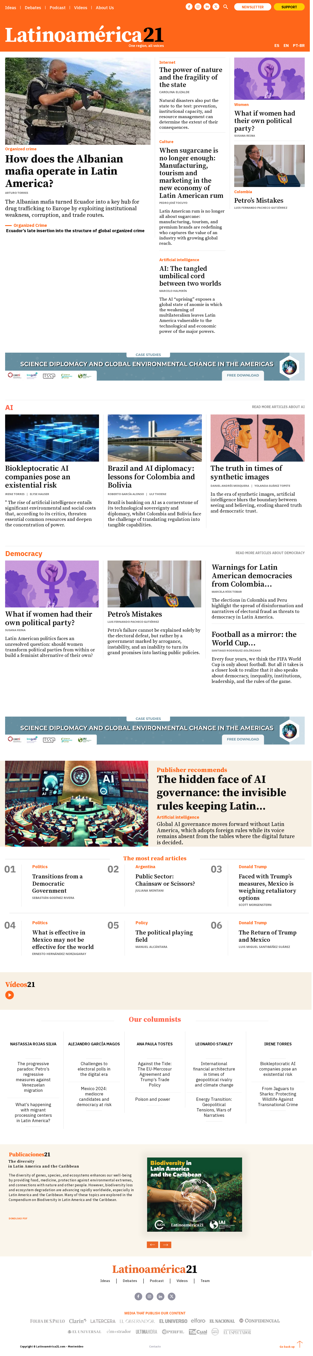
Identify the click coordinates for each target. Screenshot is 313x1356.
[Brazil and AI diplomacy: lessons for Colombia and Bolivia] (155, 438)
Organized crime (21, 148)
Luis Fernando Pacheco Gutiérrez (260, 208)
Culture (166, 142)
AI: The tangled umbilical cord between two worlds (190, 276)
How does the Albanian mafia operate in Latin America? (64, 171)
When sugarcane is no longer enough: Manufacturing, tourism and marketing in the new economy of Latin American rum (191, 173)
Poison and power (152, 1099)
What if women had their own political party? (264, 121)
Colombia (243, 192)
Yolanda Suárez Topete (272, 486)
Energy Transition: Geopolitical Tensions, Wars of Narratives (214, 1107)
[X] (215, 6)
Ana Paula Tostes (155, 1044)
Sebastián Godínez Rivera (53, 898)
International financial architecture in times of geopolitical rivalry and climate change (214, 1074)
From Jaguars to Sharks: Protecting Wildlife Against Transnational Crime (278, 1096)
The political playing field (164, 936)
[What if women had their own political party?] (269, 79)
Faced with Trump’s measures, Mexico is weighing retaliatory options (267, 887)
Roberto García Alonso (126, 494)
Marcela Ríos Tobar (227, 592)
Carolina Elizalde (174, 92)
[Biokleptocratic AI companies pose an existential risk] (52, 438)
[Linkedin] (207, 6)
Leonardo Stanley (214, 1044)
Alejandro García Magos (94, 1044)
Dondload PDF (18, 1218)
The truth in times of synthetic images (246, 473)
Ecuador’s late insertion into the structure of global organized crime (75, 230)
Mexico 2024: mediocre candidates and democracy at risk (94, 1096)
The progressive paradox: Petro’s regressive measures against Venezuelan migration (33, 1077)
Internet (167, 62)
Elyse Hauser (39, 494)
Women (241, 105)
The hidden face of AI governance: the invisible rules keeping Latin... (221, 793)
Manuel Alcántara (151, 947)
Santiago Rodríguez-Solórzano (236, 650)
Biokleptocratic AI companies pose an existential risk (37, 477)
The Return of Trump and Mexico (268, 936)
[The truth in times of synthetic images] (258, 438)
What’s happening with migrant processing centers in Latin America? (33, 1112)
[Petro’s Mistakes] (269, 166)
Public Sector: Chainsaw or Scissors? (165, 880)
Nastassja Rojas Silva (33, 1044)
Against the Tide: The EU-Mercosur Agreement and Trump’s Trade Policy (155, 1074)
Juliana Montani (149, 890)
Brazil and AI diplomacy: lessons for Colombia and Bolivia (151, 477)
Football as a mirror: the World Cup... (254, 639)
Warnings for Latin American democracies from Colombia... (252, 576)
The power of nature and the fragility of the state (190, 77)
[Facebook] (189, 6)
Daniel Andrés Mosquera (230, 486)
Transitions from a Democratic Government (57, 884)
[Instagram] (198, 6)
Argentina (145, 867)
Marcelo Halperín (173, 291)
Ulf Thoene (157, 494)
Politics (40, 867)
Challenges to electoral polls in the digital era (94, 1069)
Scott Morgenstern (255, 905)
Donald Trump (253, 867)
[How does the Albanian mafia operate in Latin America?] (78, 101)
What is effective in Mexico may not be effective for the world (63, 940)
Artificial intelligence (179, 260)
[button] (225, 7)
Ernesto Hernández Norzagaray (59, 954)
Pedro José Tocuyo (173, 203)
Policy (141, 923)
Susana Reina (244, 136)
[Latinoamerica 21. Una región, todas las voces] (155, 1268)
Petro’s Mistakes (258, 201)
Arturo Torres (16, 193)
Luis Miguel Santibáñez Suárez (264, 947)
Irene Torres (14, 494)
